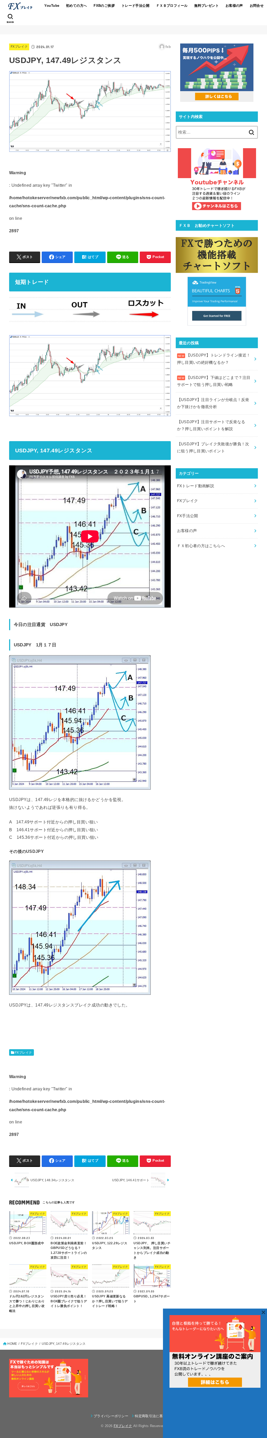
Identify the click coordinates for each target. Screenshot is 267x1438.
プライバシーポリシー (111, 1416)
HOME (12, 1343)
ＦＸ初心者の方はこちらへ (201, 546)
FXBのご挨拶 (104, 6)
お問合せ (257, 6)
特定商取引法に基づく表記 (156, 1416)
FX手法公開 (187, 516)
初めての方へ (76, 6)
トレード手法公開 (135, 6)
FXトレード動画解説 (195, 486)
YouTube (51, 6)
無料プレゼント (206, 6)
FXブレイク (19, 46)
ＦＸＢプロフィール (172, 6)
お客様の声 (234, 6)
